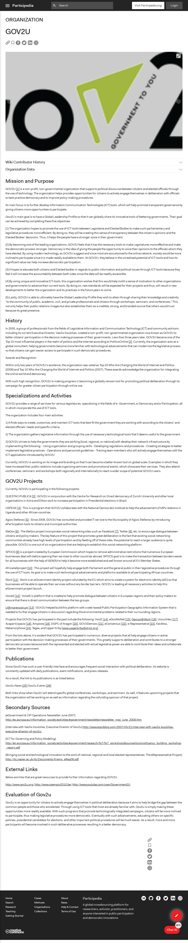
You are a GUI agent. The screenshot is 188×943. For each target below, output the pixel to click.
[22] (123, 624)
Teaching (10, 911)
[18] (28, 624)
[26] (48, 686)
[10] (29, 568)
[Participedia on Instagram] (180, 899)
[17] (175, 619)
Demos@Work (141, 619)
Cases (37, 898)
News (64, 902)
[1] (17, 189)
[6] (17, 531)
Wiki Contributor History (25, 162)
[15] (127, 619)
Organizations (42, 907)
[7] (116, 531)
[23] (152, 624)
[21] (100, 624)
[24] (28, 628)
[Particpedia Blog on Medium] (143, 899)
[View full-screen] (178, 56)
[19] (47, 624)
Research (11, 907)
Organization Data (20, 169)
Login (174, 5)
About (64, 898)
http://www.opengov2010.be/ (53, 784)
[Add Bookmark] (12, 43)
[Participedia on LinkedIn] (173, 899)
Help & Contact (69, 907)
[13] (31, 607)
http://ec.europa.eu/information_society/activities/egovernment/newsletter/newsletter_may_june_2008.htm (74, 720)
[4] (19, 508)
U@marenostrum (17, 607)
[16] (153, 619)
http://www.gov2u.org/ (20, 784)
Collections (40, 911)
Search (9, 902)
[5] (27, 520)
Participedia (22, 5)
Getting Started (14, 915)
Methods (39, 902)
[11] (15, 580)
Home (9, 898)
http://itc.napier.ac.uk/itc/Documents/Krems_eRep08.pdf (42, 759)
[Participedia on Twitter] (165, 899)
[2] (130, 342)
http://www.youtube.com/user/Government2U (101, 784)
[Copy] (8, 44)
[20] (75, 624)
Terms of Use (68, 911)
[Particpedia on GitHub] (151, 899)
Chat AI (173, 929)
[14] (105, 619)
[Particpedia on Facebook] (158, 899)
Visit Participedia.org (148, 5)
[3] (33, 496)
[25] (24, 686)
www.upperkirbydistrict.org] (80, 628)
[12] (17, 596)
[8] (130, 531)
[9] (17, 552)
